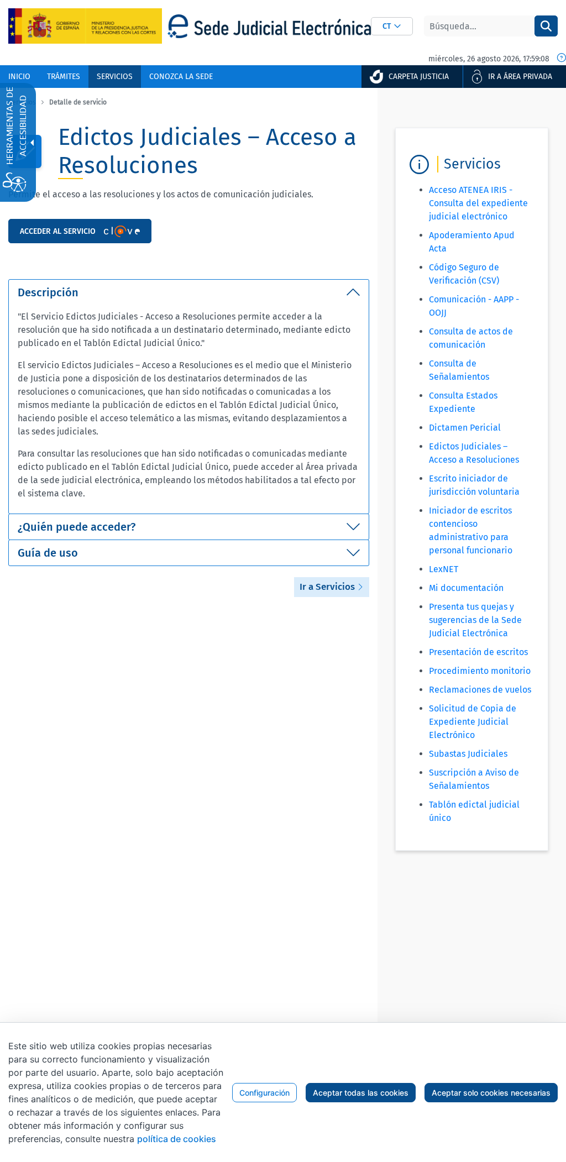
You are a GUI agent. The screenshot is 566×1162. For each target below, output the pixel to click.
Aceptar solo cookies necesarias (491, 1092)
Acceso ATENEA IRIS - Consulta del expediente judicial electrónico (478, 203)
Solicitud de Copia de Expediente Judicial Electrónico (472, 721)
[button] (392, 26)
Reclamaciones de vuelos (480, 689)
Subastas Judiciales (468, 754)
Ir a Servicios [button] (328, 587)
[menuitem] (19, 76)
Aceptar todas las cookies (360, 1092)
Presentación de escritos (478, 652)
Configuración (264, 1092)
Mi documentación (466, 588)
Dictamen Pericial (465, 427)
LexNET (443, 569)
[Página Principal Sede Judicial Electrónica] (269, 26)
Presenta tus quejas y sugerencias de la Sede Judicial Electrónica (475, 619)
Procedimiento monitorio (480, 671)
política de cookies (176, 1138)
